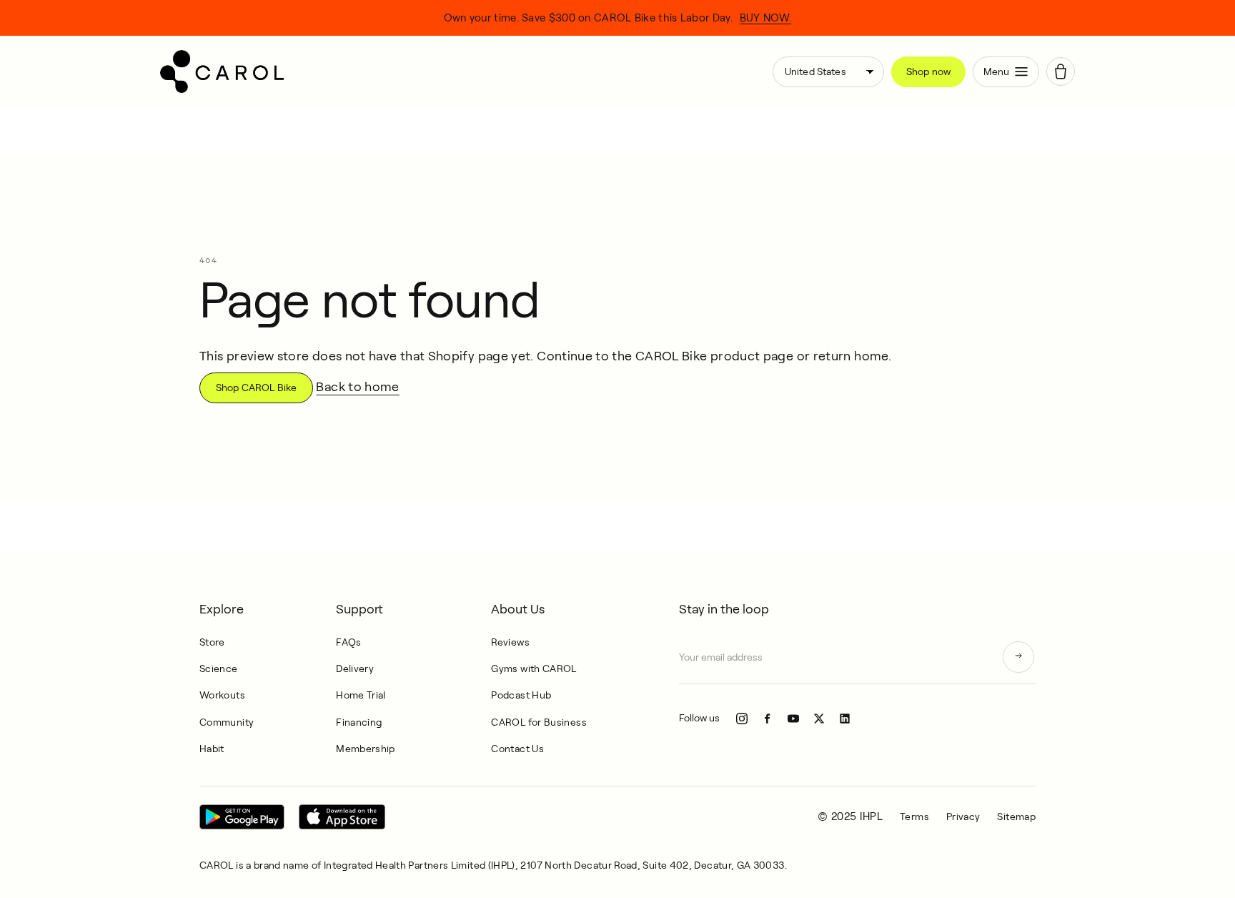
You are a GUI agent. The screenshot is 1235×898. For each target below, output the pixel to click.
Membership (365, 748)
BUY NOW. (765, 18)
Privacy (963, 816)
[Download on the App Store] (342, 816)
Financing (359, 722)
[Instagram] (742, 718)
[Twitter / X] (819, 718)
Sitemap (1016, 816)
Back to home (357, 387)
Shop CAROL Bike (256, 387)
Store (212, 642)
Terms (914, 816)
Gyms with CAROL (533, 668)
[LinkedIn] (845, 718)
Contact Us (517, 748)
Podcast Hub (521, 695)
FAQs (348, 642)
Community (226, 722)
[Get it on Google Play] (241, 816)
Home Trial (361, 695)
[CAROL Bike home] (461, 71)
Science (218, 668)
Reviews (510, 642)
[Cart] (1060, 71)
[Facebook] (767, 718)
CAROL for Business (538, 722)
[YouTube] (793, 718)
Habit (211, 748)
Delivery (355, 668)
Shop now (928, 71)
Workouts (222, 695)
